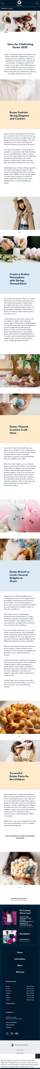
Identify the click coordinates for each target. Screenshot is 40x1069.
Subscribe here (24, 939)
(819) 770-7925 (10, 1024)
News (20, 965)
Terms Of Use (20, 1050)
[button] (20, 9)
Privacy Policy (20, 1053)
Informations (20, 959)
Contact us (8, 1027)
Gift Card (20, 972)
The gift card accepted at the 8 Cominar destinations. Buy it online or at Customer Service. (26, 921)
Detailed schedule (10, 1003)
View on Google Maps (11, 1022)
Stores (20, 952)
